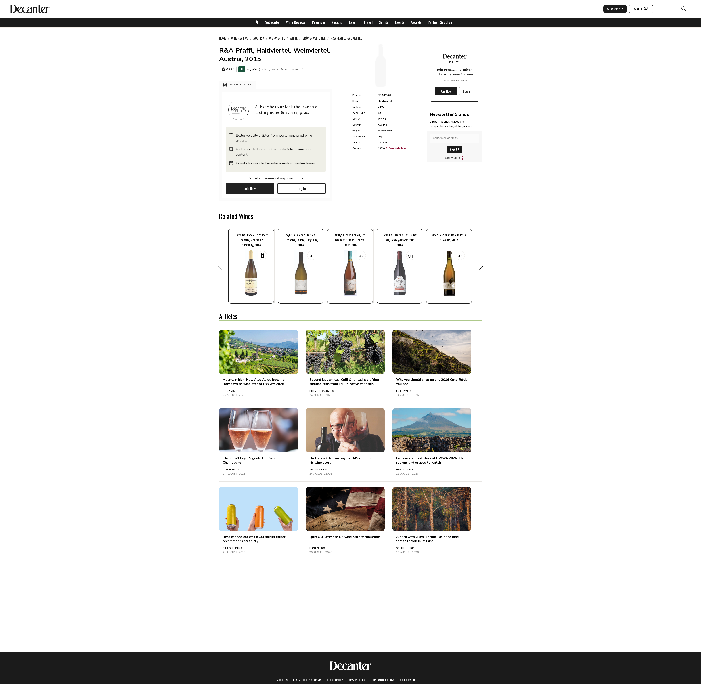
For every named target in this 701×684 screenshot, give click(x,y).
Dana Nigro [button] (317, 548)
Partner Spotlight (441, 22)
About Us (282, 680)
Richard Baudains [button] (321, 391)
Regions (337, 22)
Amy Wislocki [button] (318, 469)
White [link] (294, 38)
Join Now (250, 188)
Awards (416, 22)
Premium (318, 22)
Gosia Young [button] (231, 391)
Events (400, 22)
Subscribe (272, 22)
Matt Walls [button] (403, 391)
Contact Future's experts (307, 680)
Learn (353, 22)
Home (222, 38)
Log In (301, 188)
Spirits (384, 22)
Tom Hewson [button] (231, 469)
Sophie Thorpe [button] (405, 548)
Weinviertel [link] (277, 38)
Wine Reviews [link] (239, 38)
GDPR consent (407, 680)
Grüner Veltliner (396, 148)
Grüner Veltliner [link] (314, 38)
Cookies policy (335, 680)
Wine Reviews (296, 22)
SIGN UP (454, 149)
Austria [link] (258, 38)
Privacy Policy (357, 680)
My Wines (230, 69)
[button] (237, 85)
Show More (452, 157)
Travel (368, 22)
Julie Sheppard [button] (232, 548)
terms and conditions (382, 680)
